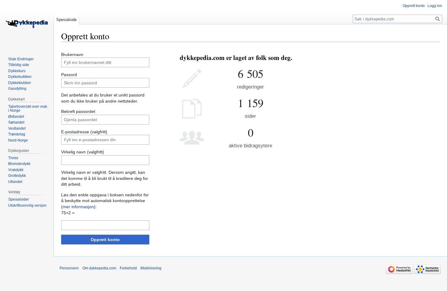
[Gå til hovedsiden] (26, 24)
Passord (69, 74)
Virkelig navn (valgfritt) (82, 151)
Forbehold (128, 268)
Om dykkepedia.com (99, 268)
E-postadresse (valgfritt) (84, 131)
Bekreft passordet (78, 111)
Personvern (69, 268)
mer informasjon (78, 206)
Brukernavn (72, 54)
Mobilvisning (150, 268)
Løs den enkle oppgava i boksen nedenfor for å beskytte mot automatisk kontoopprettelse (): (105, 200)
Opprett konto (105, 239)
